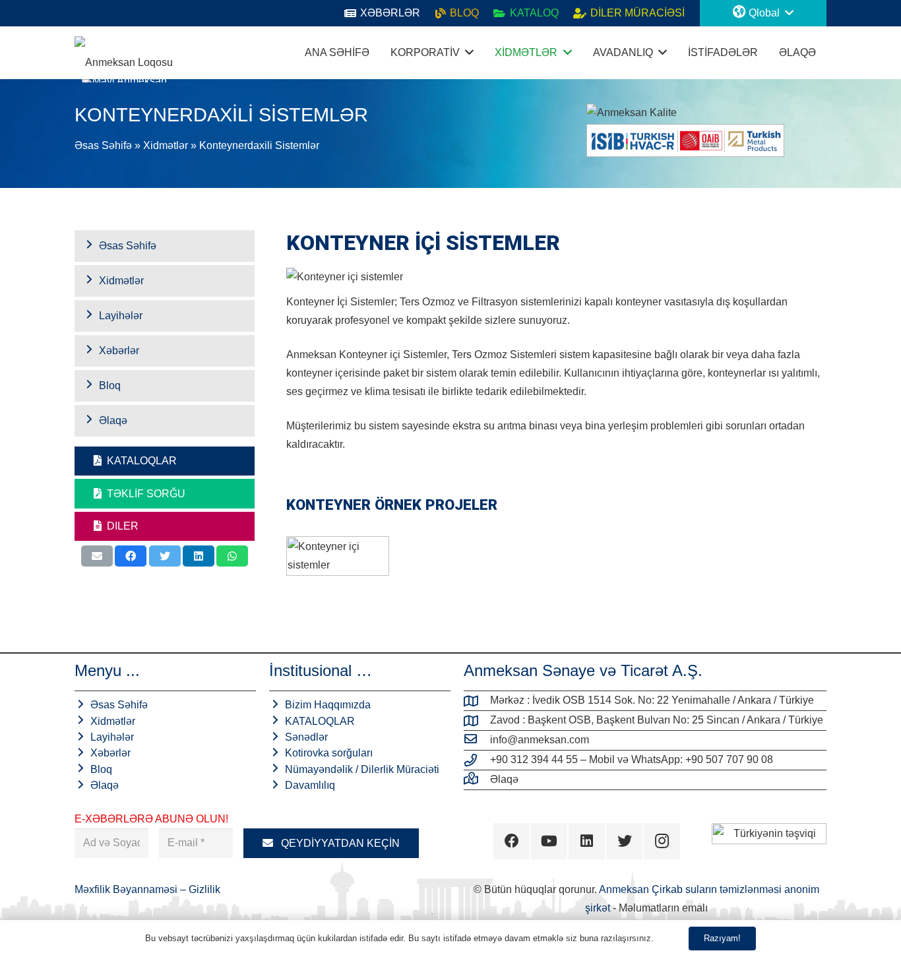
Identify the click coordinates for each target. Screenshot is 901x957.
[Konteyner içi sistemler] (337, 572)
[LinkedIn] (587, 841)
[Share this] (130, 556)
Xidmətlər (165, 145)
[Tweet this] (165, 556)
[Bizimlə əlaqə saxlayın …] (477, 779)
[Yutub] (549, 841)
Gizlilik (204, 889)
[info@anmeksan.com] (477, 740)
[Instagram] (662, 841)
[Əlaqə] (124, 52)
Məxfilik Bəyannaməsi (127, 889)
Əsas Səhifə (103, 145)
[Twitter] (624, 841)
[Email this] (97, 556)
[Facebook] (511, 841)
